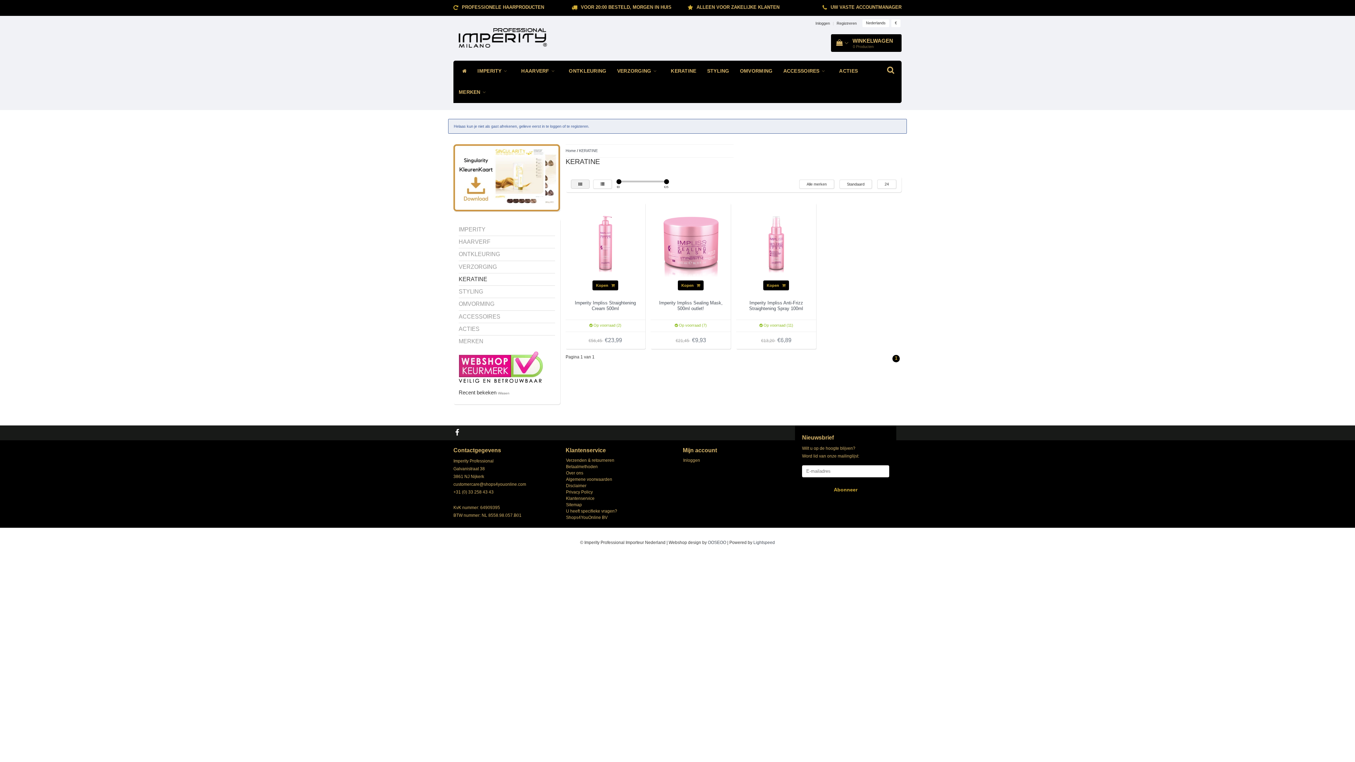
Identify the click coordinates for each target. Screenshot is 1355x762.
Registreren (847, 23)
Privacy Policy (579, 492)
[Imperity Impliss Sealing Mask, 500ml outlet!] (691, 242)
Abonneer (845, 489)
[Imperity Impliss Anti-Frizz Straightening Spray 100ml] (776, 242)
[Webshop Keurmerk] (501, 366)
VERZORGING (635, 71)
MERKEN (470, 92)
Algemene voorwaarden (589, 479)
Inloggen (822, 23)
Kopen (602, 285)
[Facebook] (458, 433)
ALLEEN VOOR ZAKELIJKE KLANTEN (738, 7)
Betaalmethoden (582, 466)
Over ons (574, 473)
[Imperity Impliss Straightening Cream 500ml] (605, 242)
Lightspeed (764, 542)
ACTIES (848, 71)
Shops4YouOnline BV (587, 517)
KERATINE (683, 71)
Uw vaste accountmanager (866, 7)
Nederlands (876, 23)
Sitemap (574, 504)
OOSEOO (717, 542)
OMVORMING (756, 71)
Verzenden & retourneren (590, 460)
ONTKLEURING (587, 71)
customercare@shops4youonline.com (489, 484)
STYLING (718, 71)
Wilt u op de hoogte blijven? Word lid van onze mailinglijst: (830, 452)
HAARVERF (536, 71)
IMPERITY (490, 71)
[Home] (462, 71)
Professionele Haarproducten (503, 7)
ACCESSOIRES (802, 71)
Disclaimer (576, 485)
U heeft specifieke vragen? (591, 511)
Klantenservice (580, 498)
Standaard (856, 184)
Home (571, 151)
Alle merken (817, 184)
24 (887, 184)
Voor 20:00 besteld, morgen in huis (626, 7)
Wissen (504, 393)
